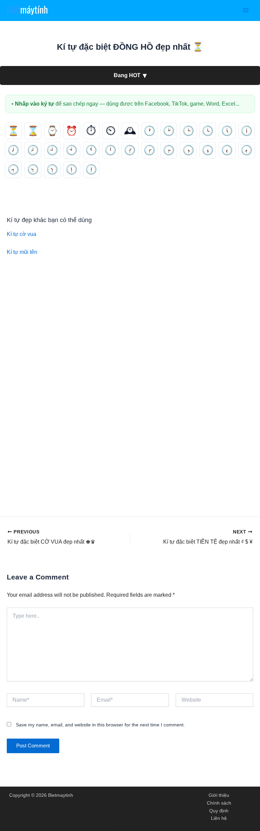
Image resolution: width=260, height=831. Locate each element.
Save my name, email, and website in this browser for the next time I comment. (100, 724)
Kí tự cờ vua (21, 234)
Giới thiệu (219, 795)
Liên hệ (219, 818)
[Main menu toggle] (245, 10)
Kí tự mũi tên (22, 252)
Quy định (219, 810)
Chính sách (219, 803)
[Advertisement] (130, 316)
